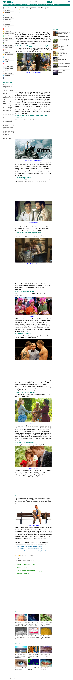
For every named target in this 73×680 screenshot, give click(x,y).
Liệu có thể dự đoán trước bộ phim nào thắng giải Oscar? (31, 551)
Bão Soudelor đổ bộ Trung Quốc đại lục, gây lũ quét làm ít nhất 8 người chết (32, 571)
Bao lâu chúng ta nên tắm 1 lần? (23, 573)
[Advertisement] (33, 23)
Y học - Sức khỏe (57, 4)
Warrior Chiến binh (30, 560)
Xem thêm (50, 641)
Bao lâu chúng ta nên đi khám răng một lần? (25, 568)
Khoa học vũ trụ (41, 4)
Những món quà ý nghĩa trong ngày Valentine (26, 570)
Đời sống (19, 12)
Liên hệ (13, 678)
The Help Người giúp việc (20, 560)
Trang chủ (7, 4)
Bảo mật (9, 678)
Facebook (17, 678)
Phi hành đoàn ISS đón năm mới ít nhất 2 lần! (26, 564)
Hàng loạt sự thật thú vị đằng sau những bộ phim (29, 546)
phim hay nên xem (23, 558)
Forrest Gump (31, 558)
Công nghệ (13, 4)
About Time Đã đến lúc (39, 558)
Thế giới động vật (32, 4)
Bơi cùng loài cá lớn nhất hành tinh (24, 566)
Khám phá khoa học (22, 4)
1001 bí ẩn (49, 4)
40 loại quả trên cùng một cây (22, 567)
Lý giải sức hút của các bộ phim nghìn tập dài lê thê (30, 548)
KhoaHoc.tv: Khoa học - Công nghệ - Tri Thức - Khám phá (9, 2)
